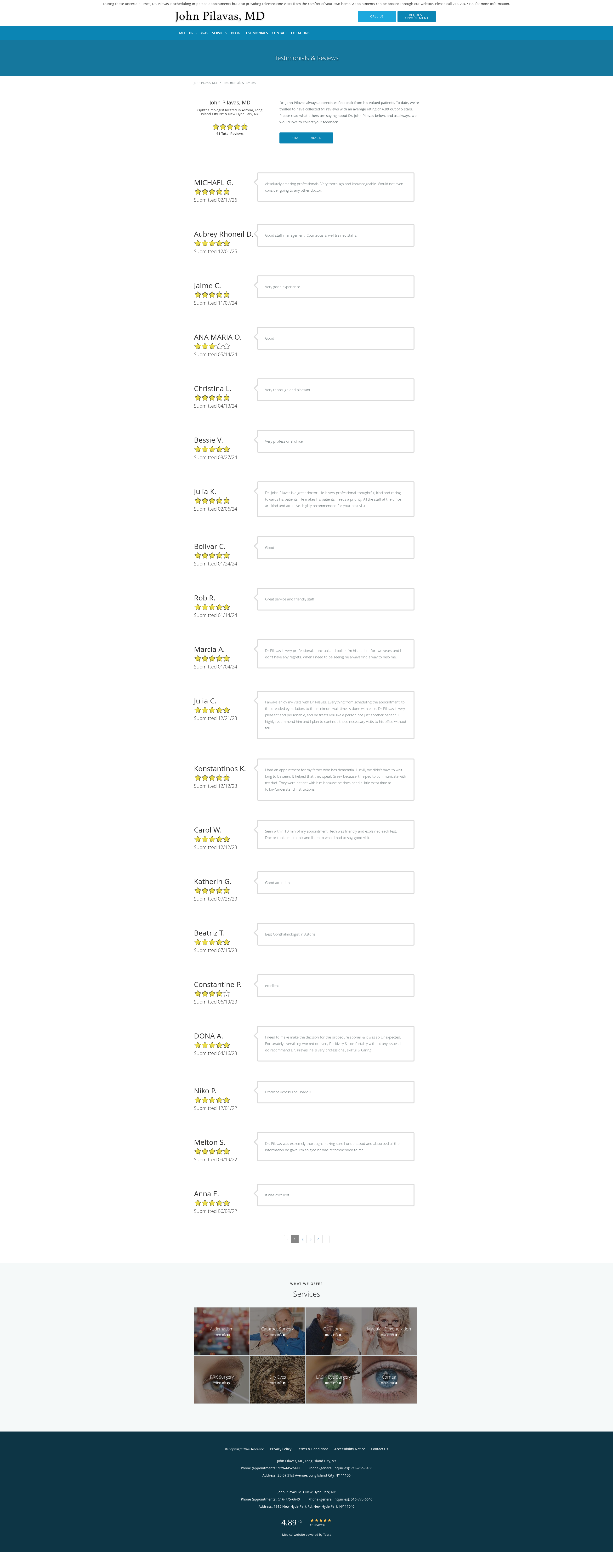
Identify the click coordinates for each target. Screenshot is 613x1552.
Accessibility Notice (349, 1449)
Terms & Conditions (313, 1449)
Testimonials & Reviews (240, 82)
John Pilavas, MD (205, 82)
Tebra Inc (257, 1449)
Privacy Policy (280, 1449)
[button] (416, 16)
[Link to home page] (212, 16)
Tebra (327, 1534)
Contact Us (379, 1449)
